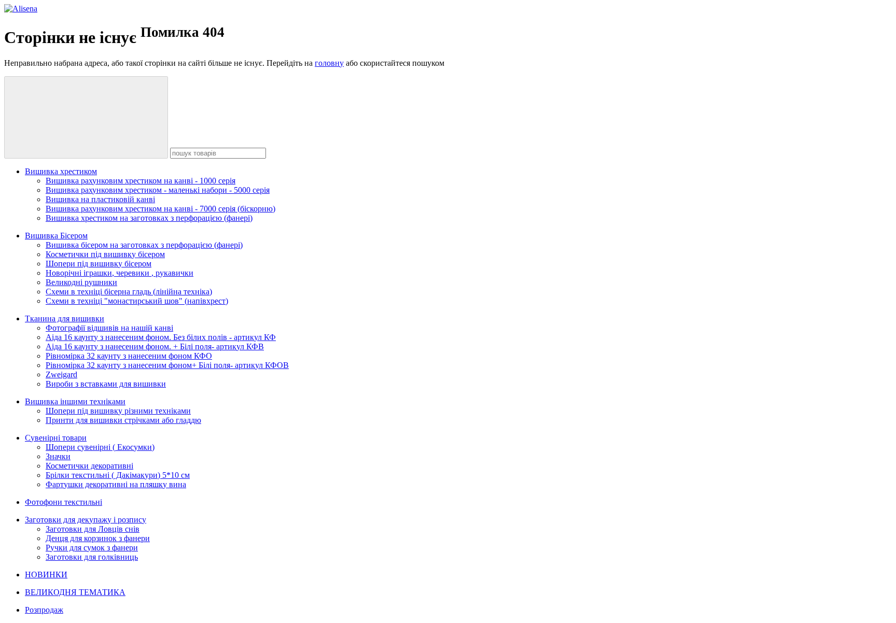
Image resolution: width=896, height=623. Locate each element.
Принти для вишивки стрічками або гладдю (123, 420)
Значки (58, 456)
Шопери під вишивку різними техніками (118, 410)
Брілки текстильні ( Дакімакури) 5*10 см (118, 475)
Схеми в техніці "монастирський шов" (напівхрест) (137, 300)
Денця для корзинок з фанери (98, 538)
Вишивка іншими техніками (75, 401)
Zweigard (61, 374)
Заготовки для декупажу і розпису (85, 519)
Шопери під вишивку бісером (98, 263)
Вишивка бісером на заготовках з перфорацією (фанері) (144, 244)
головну (329, 63)
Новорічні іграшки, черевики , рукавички (119, 272)
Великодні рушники (81, 282)
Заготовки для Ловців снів (92, 529)
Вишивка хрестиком (61, 171)
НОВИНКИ (46, 574)
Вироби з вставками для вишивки (106, 383)
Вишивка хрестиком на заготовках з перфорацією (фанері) (149, 218)
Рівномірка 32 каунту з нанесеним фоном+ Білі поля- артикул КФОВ (167, 365)
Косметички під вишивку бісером (105, 254)
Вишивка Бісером (56, 235)
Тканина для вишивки (64, 318)
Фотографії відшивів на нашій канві (109, 327)
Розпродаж (44, 609)
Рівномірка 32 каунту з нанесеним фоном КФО (129, 355)
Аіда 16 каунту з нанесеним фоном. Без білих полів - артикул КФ (161, 337)
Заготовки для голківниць (92, 557)
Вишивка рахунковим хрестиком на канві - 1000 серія (140, 180)
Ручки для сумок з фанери (92, 547)
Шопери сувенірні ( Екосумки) (100, 447)
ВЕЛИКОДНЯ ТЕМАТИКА (75, 592)
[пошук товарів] (86, 117)
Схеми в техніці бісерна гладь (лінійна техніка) (129, 291)
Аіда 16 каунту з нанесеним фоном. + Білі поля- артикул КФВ (155, 346)
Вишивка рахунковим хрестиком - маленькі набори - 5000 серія (158, 190)
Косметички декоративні (89, 465)
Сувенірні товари (56, 437)
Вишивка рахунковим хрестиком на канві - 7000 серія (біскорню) (160, 208)
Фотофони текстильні (63, 502)
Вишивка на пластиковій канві (100, 199)
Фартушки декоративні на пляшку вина (116, 484)
